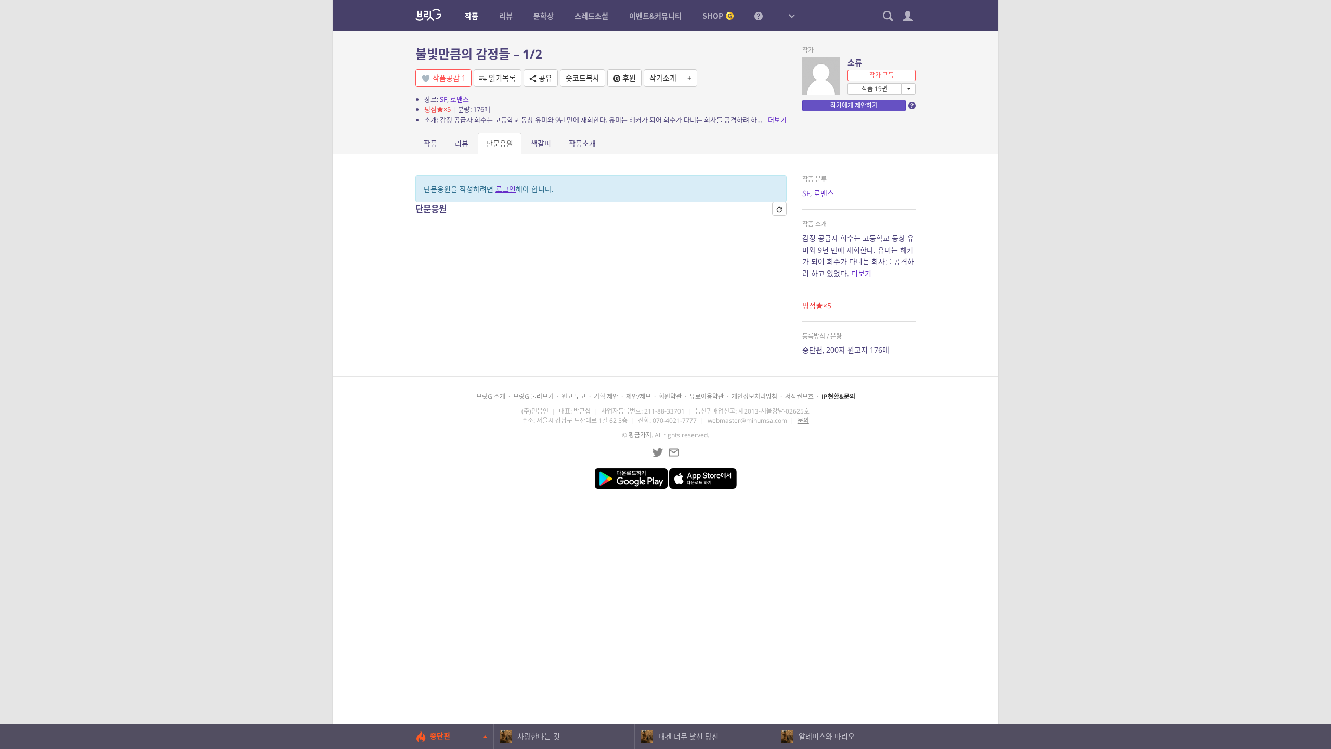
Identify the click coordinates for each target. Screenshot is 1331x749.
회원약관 (670, 396)
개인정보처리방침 (754, 396)
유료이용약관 (706, 396)
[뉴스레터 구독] (674, 452)
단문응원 (499, 143)
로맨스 (459, 99)
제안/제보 (638, 396)
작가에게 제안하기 (854, 105)
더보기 (777, 119)
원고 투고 (574, 396)
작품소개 (582, 143)
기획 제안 (606, 396)
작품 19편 (875, 88)
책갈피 (541, 143)
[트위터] (658, 452)
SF (443, 99)
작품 (430, 143)
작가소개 (662, 78)
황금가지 (640, 435)
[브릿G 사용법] (758, 15)
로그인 (505, 189)
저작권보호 (799, 396)
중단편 (440, 736)
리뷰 (461, 143)
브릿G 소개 (490, 396)
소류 (854, 62)
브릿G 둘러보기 (533, 396)
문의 (803, 420)
